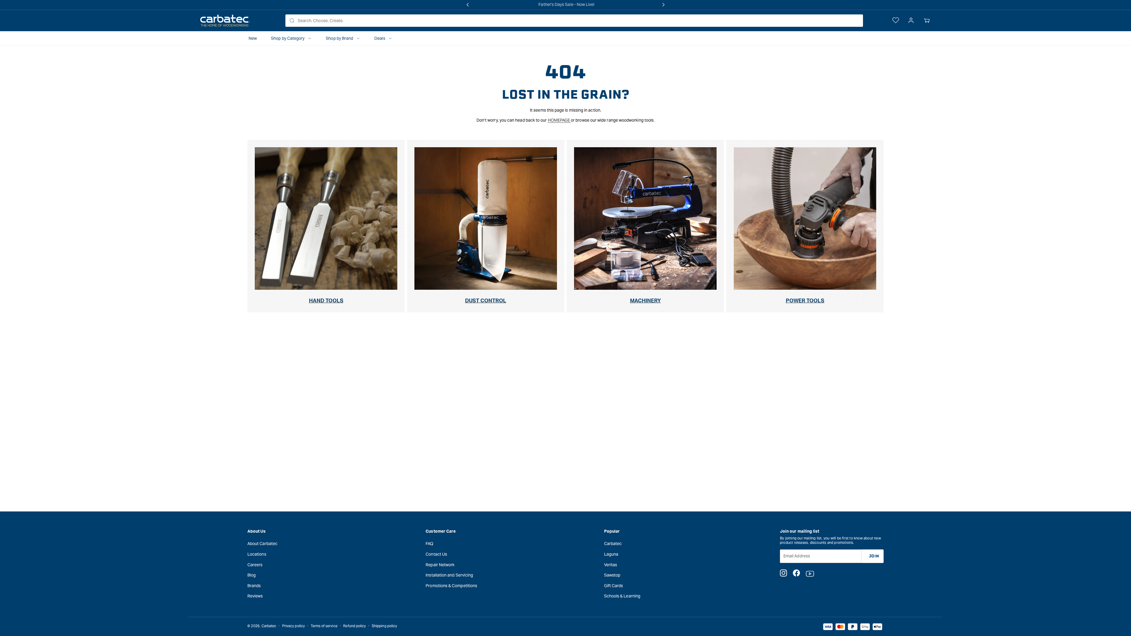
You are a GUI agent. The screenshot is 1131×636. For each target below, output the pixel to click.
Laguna (611, 554)
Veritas (610, 564)
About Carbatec (262, 543)
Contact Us (436, 554)
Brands (254, 585)
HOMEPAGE (559, 120)
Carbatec (613, 543)
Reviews (255, 596)
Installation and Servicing (449, 575)
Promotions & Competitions (451, 585)
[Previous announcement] (467, 4)
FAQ (429, 543)
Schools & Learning (622, 596)
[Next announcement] (663, 4)
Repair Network (440, 564)
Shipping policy (384, 626)
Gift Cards (613, 585)
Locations (256, 554)
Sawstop (612, 575)
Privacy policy (293, 626)
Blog (251, 575)
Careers (255, 564)
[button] (927, 20)
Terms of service (324, 626)
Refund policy (354, 626)
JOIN (874, 556)
